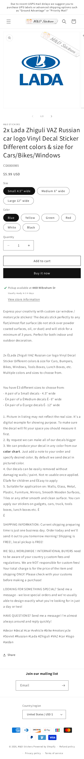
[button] (8, 21)
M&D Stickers (25, 746)
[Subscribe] (63, 685)
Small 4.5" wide (19, 191)
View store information (24, 299)
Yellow (30, 218)
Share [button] (12, 655)
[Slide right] (51, 116)
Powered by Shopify (44, 746)
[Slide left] (32, 116)
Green (50, 218)
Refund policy (67, 746)
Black (31, 227)
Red (68, 218)
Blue (11, 218)
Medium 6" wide (53, 191)
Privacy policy (33, 753)
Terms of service (54, 753)
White (12, 227)
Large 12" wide (18, 201)
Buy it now (42, 273)
